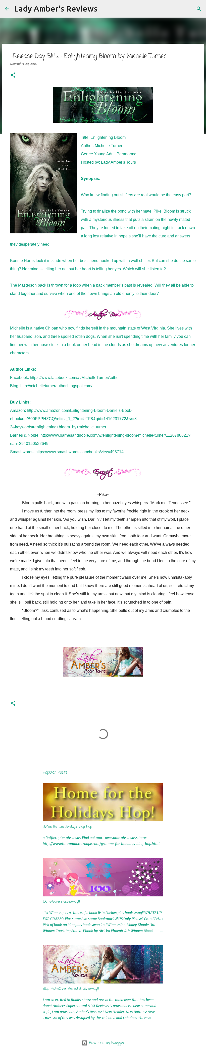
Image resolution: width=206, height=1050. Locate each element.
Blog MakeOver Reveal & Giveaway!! (71, 989)
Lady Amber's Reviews (55, 8)
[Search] (104, 9)
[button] (13, 75)
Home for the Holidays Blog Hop (67, 826)
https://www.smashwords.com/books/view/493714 (79, 452)
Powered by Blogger (106, 1043)
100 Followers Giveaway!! (61, 901)
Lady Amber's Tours (118, 162)
